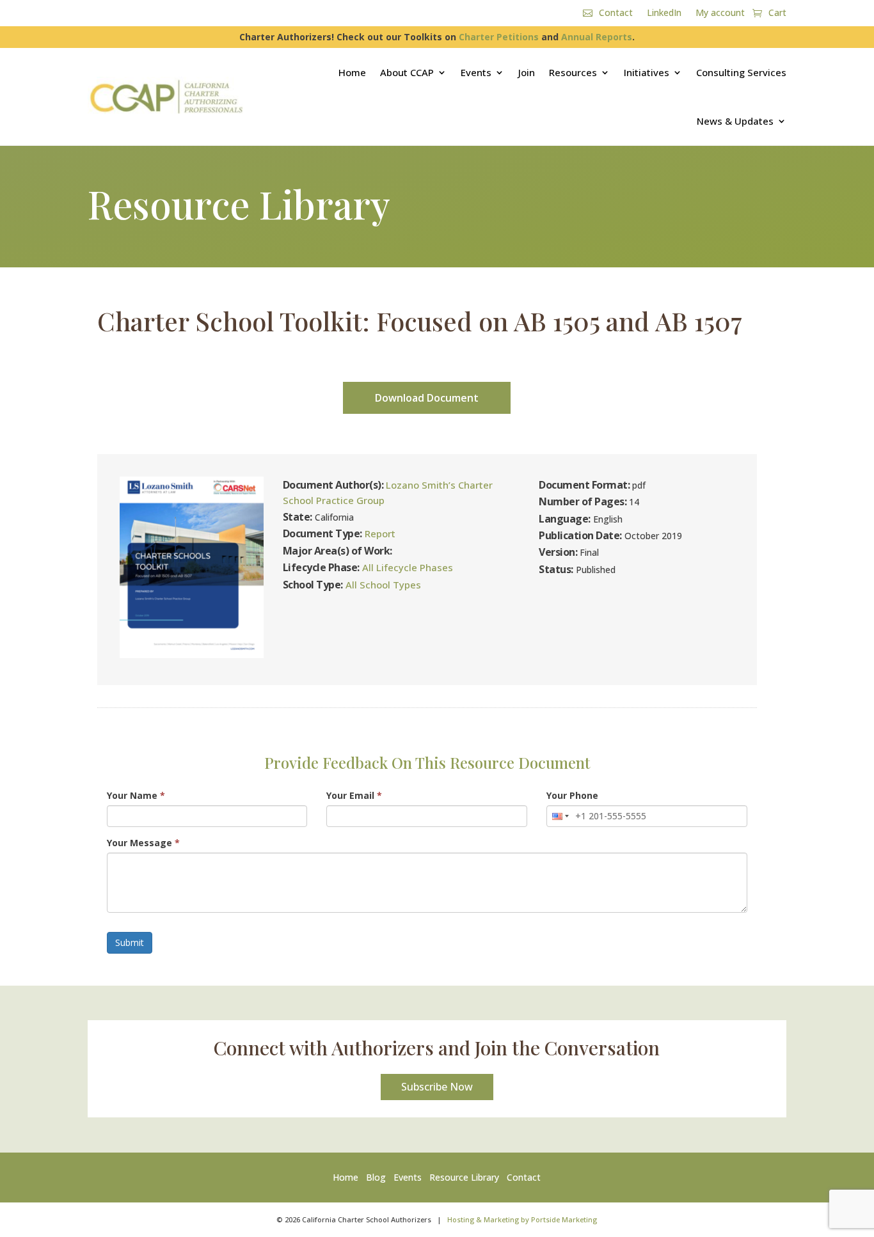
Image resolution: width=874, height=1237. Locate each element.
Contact (616, 13)
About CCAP (407, 72)
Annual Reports (596, 37)
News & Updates (735, 120)
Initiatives (646, 72)
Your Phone (572, 795)
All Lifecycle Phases (407, 567)
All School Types (383, 584)
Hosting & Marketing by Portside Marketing (522, 1219)
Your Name (136, 795)
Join (526, 72)
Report (380, 533)
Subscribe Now (437, 1087)
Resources (573, 72)
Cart (777, 13)
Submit (129, 942)
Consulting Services (741, 72)
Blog (376, 1177)
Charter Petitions (499, 37)
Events (476, 72)
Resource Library (464, 1177)
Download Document (427, 398)
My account (720, 13)
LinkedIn (664, 13)
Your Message (143, 843)
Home (352, 72)
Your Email (354, 795)
